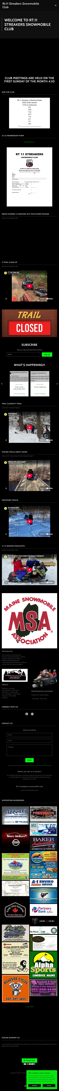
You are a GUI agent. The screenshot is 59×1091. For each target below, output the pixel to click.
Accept (49, 1085)
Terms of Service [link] (44, 765)
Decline (34, 1085)
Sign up (47, 354)
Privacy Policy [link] (35, 765)
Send (29, 760)
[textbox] (23, 354)
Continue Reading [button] (19, 393)
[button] (55, 5)
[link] (21, 7)
